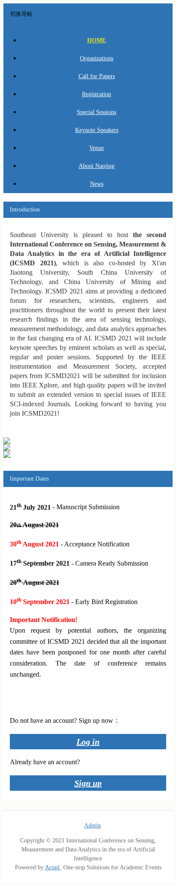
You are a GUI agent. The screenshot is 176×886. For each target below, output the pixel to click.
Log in (88, 741)
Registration (96, 94)
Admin (92, 825)
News (96, 184)
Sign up (88, 783)
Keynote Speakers (96, 130)
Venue (96, 148)
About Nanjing (96, 166)
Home (96, 40)
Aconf (52, 867)
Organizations (96, 58)
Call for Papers (97, 76)
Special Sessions (96, 112)
